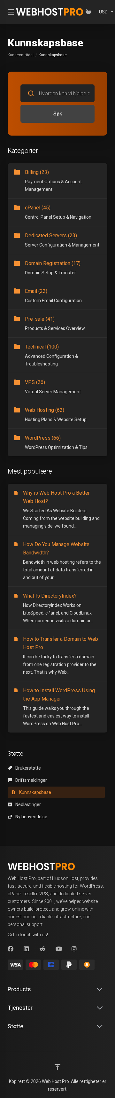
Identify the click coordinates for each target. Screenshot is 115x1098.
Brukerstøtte (27, 768)
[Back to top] (57, 1067)
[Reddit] (42, 949)
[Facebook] (11, 949)
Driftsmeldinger (30, 780)
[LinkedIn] (26, 949)
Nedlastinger (27, 804)
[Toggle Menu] (8, 11)
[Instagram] (74, 949)
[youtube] (58, 949)
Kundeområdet (21, 55)
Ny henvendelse (30, 816)
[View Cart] (89, 12)
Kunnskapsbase (34, 792)
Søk (57, 114)
